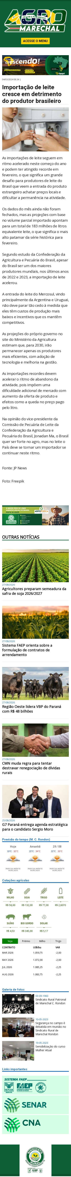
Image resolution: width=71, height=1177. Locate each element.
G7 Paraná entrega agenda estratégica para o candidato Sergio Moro (35, 826)
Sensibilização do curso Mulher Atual (50, 1048)
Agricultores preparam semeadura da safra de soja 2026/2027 (34, 591)
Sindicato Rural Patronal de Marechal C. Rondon (51, 1001)
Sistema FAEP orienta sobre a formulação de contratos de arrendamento (27, 650)
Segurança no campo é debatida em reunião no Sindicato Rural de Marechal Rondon (51, 1028)
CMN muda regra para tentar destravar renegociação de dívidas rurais (31, 768)
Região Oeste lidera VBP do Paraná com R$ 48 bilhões (31, 709)
